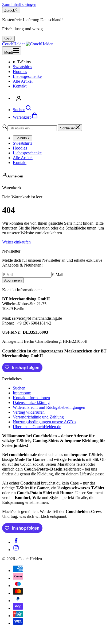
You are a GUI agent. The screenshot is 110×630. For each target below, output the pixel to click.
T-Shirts (24, 62)
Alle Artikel (23, 81)
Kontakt (19, 86)
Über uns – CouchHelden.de (37, 426)
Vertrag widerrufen (29, 412)
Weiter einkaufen (16, 242)
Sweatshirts (22, 66)
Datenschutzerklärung (31, 402)
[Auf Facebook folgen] (16, 542)
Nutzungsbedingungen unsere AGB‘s (44, 422)
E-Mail (57, 274)
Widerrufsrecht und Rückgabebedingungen (49, 407)
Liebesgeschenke (27, 76)
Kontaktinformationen (31, 397)
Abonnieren (13, 280)
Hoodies (20, 71)
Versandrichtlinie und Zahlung (38, 417)
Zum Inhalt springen (19, 4)
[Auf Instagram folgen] (16, 549)
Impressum (22, 393)
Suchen (19, 388)
